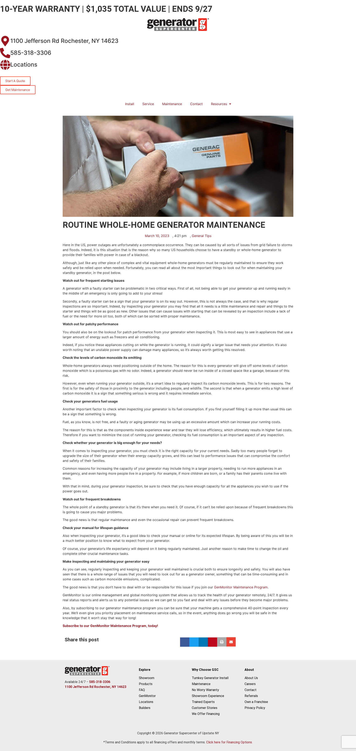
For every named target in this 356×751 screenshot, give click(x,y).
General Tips (201, 236)
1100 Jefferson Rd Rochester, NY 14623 (64, 40)
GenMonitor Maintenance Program (241, 587)
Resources (219, 104)
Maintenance (172, 104)
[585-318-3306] (5, 53)
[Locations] (5, 65)
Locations (23, 64)
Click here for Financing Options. (229, 742)
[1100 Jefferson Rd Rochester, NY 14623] (5, 41)
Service (148, 104)
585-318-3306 (30, 52)
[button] (184, 642)
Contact (196, 104)
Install (129, 104)
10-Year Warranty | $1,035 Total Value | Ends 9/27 (106, 9)
